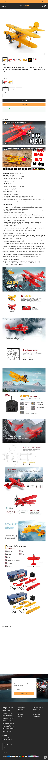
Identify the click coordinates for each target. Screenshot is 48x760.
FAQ (18, 719)
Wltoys (4, 64)
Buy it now (24, 104)
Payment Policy (36, 716)
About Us (20, 716)
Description (5, 119)
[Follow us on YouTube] (4, 748)
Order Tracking (21, 709)
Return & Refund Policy (38, 707)
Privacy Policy (36, 712)
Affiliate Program (21, 707)
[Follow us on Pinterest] (11, 744)
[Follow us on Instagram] (7, 744)
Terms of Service (36, 709)
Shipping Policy (36, 714)
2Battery (12, 89)
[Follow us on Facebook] (4, 744)
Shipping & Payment (7, 623)
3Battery (19, 89)
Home (3, 11)
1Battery (5, 89)
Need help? (43, 114)
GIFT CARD (20, 712)
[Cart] (45, 6)
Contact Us (20, 714)
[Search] (5, 6)
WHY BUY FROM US (6, 626)
